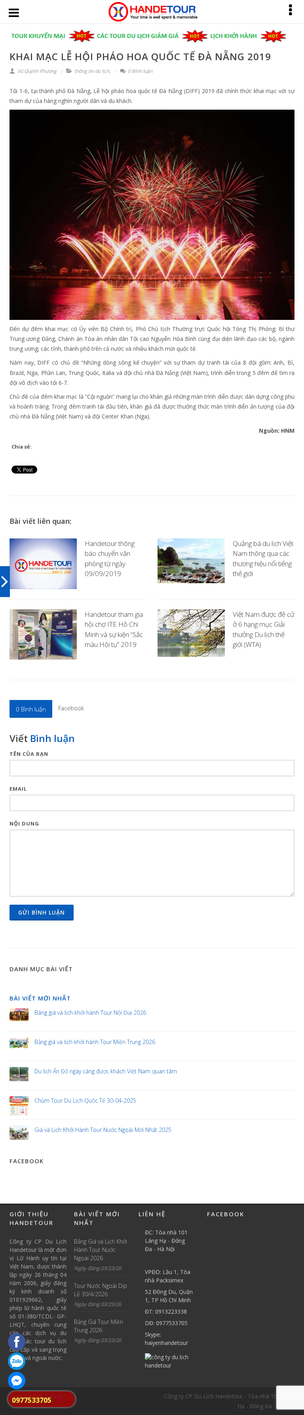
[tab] (31, 708)
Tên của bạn (29, 753)
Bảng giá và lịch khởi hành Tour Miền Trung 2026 (94, 1042)
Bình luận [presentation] (31, 709)
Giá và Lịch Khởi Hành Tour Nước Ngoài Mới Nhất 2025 (102, 1130)
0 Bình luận (139, 71)
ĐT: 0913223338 (166, 1311)
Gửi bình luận (41, 912)
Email (18, 788)
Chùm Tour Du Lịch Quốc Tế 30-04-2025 (85, 1100)
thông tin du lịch (91, 71)
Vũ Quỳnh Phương (36, 71)
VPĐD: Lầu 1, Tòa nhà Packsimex (167, 1276)
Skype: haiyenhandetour (166, 1339)
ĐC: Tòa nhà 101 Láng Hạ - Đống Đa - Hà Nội (166, 1241)
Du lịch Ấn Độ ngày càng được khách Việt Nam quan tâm (105, 1071)
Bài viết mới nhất (40, 998)
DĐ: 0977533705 (166, 1323)
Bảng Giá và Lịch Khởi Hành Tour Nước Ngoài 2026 (100, 1250)
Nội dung (24, 823)
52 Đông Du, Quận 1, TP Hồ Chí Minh (169, 1296)
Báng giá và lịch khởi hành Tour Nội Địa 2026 (90, 1012)
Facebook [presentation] (71, 708)
